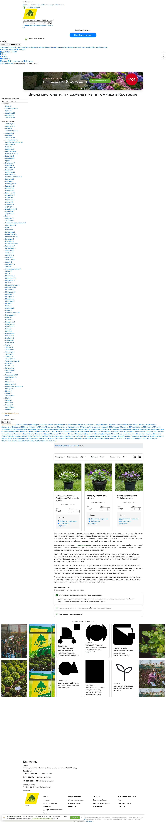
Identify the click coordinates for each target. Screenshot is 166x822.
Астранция (10, 144)
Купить (61, 517)
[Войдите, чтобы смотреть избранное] (23, 28)
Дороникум (10, 214)
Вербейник (10, 167)
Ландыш (9, 253)
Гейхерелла (10, 191)
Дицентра (9, 211)
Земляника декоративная (15, 223)
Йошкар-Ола (35, 47)
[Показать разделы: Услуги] (163, 56)
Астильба (10, 118)
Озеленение (97, 806)
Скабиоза (9, 343)
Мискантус (10, 287)
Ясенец (8, 400)
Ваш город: (10, 45)
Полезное (6, 59)
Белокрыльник (11, 154)
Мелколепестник (12, 285)
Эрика (8, 393)
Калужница (10, 232)
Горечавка (10, 200)
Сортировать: (60, 457)
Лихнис (8, 267)
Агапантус (9, 124)
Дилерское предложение (53, 810)
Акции (4, 61)
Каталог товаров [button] (36, 68)
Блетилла (9, 156)
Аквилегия (10, 126)
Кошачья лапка (11, 244)
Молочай (9, 294)
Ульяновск (84, 47)
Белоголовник (11, 151)
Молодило (10, 292)
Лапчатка (9, 255)
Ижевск (28, 47)
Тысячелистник (12, 361)
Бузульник (10, 163)
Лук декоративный (13, 269)
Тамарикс (9, 350)
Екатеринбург (13, 47)
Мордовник (10, 299)
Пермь (71, 47)
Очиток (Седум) (12, 313)
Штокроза (9, 389)
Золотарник (10, 225)
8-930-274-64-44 (6, 63)
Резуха (8, 331)
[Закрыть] (6, 41)
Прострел (9, 326)
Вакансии (47, 806)
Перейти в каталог (83, 35)
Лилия (8, 262)
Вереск (9, 170)
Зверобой (9, 220)
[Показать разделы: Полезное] (163, 59)
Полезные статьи (124, 803)
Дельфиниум (11, 209)
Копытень (9, 239)
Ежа (7, 216)
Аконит (8, 128)
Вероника (10, 172)
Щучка (8, 391)
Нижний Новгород (57, 47)
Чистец (8, 379)
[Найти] (49, 22)
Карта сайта (89, 821)
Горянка (9, 202)
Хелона (8, 373)
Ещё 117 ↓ (6, 422)
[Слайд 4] (84, 88)
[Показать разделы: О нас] (163, 54)
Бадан (8, 147)
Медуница (10, 280)
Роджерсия (10, 333)
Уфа (89, 47)
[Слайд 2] (81, 88)
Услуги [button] (92, 67)
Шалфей (9, 382)
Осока (8, 310)
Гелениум (10, 193)
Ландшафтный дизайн (101, 803)
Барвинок (9, 149)
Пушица (8, 329)
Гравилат (9, 204)
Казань (42, 47)
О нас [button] (53, 67)
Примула (9, 324)
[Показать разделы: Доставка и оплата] (163, 52)
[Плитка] (134, 457)
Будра (8, 161)
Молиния (9, 290)
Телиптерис (10, 352)
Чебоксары (95, 47)
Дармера (9, 207)
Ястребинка (10, 407)
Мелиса (8, 283)
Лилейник (10, 113)
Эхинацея (9, 396)
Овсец (8, 306)
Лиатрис (9, 257)
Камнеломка (11, 234)
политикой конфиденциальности (42, 818)
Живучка (9, 218)
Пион (8, 106)
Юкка (8, 398)
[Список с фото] (139, 457)
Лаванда (9, 250)
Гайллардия (10, 184)
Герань (9, 197)
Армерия (9, 135)
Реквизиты (72, 806)
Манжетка (10, 276)
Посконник (10, 322)
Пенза (66, 47)
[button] (32, 7)
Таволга (9, 347)
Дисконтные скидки (76, 800)
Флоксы (9, 366)
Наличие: (94, 457)
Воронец (9, 181)
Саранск (77, 47)
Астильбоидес (11, 140)
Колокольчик (11, 237)
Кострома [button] (29, 2)
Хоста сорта (11, 108)
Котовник (9, 241)
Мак (7, 273)
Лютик (8, 271)
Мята (7, 416)
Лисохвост (10, 264)
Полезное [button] (107, 67)
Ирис (8, 111)
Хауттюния (10, 370)
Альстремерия (11, 131)
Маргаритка (10, 278)
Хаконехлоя (10, 368)
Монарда (9, 297)
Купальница (10, 248)
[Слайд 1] (80, 88)
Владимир (4, 47)
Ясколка (9, 403)
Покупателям (74, 796)
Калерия (9, 230)
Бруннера (9, 158)
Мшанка (8, 303)
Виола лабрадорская (127, 496)
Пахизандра (10, 315)
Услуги (4, 56)
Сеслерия (9, 340)
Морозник (9, 301)
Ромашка (9, 336)
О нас (40, 5)
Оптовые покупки (49, 5)
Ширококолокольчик (14, 386)
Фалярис (9, 363)
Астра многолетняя (14, 142)
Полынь (9, 320)
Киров (47, 47)
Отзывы (46, 800)
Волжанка (9, 179)
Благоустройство (100, 800)
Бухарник (9, 165)
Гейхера (9, 115)
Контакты (60, 5)
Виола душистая (94, 496)
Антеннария (10, 133)
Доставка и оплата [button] (72, 67)
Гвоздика (9, 186)
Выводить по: (115, 457)
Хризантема (10, 377)
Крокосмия (10, 246)
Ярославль (103, 47)
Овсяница (9, 308)
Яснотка (9, 405)
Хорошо (75, 817)
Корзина (21, 49)
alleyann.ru (32, 806)
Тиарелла (9, 354)
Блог (45, 813)
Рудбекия (9, 338)
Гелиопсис (10, 195)
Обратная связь (74, 803)
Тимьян (9, 356)
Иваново (21, 47)
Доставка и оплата (30, 5)
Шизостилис (10, 384)
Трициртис (10, 359)
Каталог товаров (8, 49)
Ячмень (8, 409)
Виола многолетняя (13, 177)
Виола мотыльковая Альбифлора (65, 497)
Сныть (8, 345)
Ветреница (10, 174)
